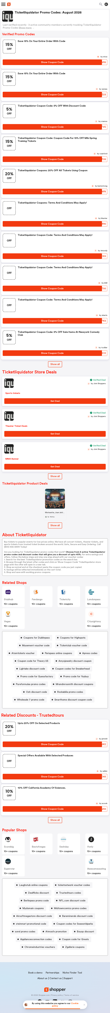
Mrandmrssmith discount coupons (74, 684)
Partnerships (52, 972)
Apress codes (89, 653)
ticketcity (64, 599)
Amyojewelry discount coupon (74, 661)
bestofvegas (38, 847)
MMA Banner (12, 459)
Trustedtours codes (70, 893)
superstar (9, 869)
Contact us (56, 978)
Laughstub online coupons (33, 885)
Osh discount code (36, 692)
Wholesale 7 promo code (30, 699)
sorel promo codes (25, 931)
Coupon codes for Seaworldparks (74, 924)
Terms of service (71, 995)
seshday (64, 847)
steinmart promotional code (31, 924)
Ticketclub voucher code (73, 645)
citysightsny (94, 621)
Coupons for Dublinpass (36, 638)
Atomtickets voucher (23, 653)
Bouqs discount (85, 931)
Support (68, 978)
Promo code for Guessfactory (36, 676)
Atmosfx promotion (56, 931)
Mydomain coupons (33, 908)
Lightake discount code (32, 668)
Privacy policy (57, 995)
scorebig (9, 847)
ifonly (90, 847)
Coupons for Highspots (72, 638)
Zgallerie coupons (75, 947)
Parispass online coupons (58, 653)
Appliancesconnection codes (36, 939)
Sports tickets (12, 393)
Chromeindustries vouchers (40, 947)
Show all (55, 364)
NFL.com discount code (72, 900)
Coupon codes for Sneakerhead (72, 668)
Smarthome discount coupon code (73, 699)
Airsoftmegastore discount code (34, 916)
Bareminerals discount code (77, 916)
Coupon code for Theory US (33, 661)
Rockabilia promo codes (70, 692)
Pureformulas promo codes (30, 684)
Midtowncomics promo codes (70, 908)
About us (42, 978)
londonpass (93, 599)
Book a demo (35, 972)
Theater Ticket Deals (16, 426)
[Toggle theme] (106, 4)
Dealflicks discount (38, 893)
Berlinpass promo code (36, 900)
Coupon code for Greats (75, 939)
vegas (7, 621)
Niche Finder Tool (72, 972)
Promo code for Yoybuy (76, 676)
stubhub (8, 599)
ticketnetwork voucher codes (74, 885)
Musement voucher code (36, 645)
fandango (37, 599)
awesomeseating (96, 869)
